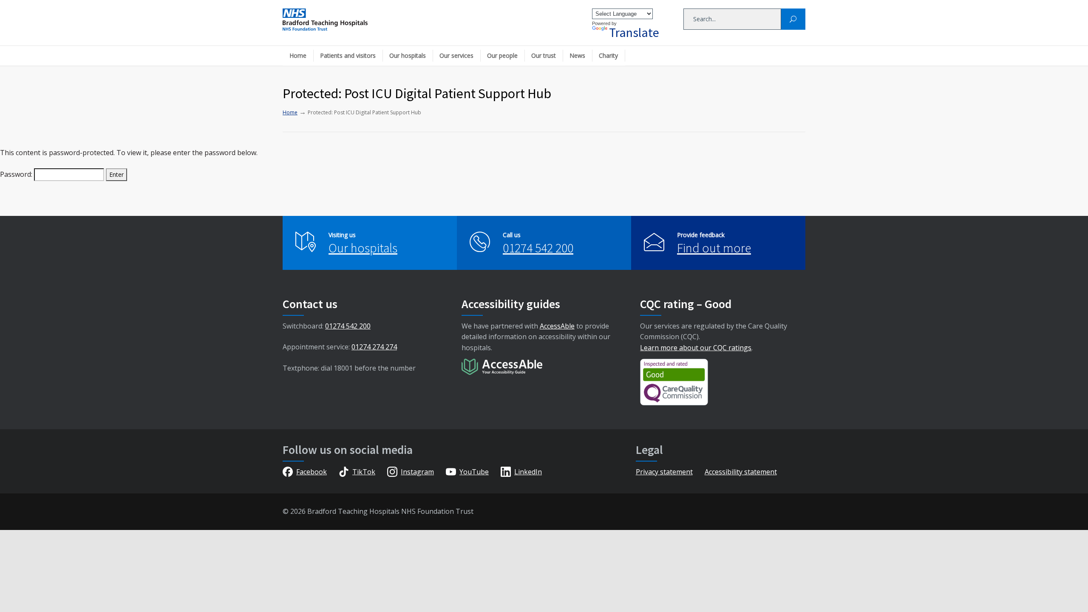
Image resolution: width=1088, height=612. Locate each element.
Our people (502, 55)
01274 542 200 (538, 248)
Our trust (543, 55)
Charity (608, 55)
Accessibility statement (741, 471)
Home (297, 55)
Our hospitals (407, 55)
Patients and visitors (348, 55)
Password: (17, 174)
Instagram (417, 471)
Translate (634, 32)
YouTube (474, 471)
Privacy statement (664, 471)
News (577, 55)
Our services (456, 55)
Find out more (714, 248)
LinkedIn (528, 471)
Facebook (311, 471)
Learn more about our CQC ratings (695, 347)
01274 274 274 (374, 346)
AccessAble (557, 326)
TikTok (363, 471)
